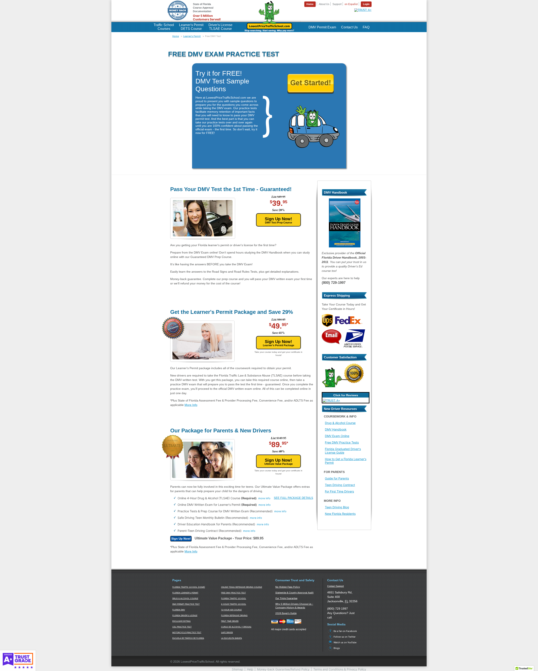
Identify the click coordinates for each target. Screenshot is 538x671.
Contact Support (335, 586)
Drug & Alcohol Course (340, 423)
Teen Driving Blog (337, 507)
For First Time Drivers (339, 491)
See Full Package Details (293, 497)
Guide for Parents (337, 478)
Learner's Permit (192, 36)
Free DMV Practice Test (233, 593)
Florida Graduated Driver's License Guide (343, 450)
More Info (191, 405)
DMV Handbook (336, 429)
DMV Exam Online (337, 436)
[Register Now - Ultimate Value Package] (181, 539)
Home (175, 36)
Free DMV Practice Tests (342, 442)
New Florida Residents (340, 513)
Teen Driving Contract (340, 485)
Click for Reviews (345, 395)
